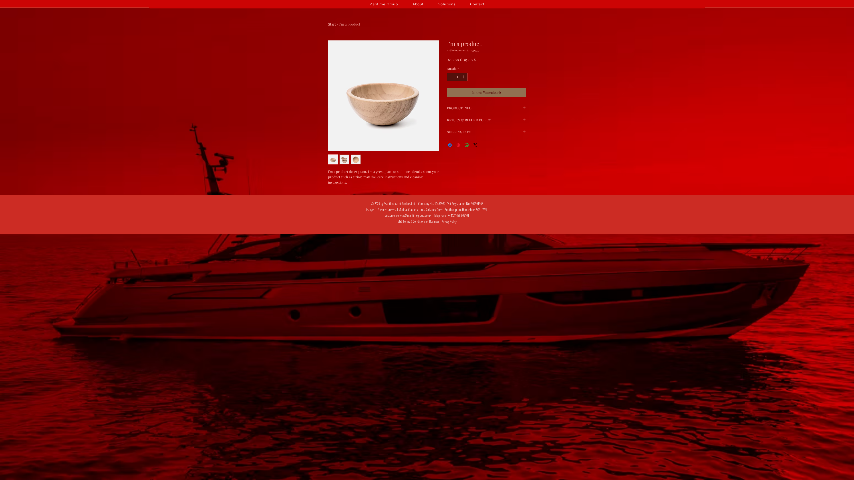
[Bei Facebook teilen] (450, 145)
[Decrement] (450, 77)
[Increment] (464, 77)
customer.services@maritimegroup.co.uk (408, 215)
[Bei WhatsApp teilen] (466, 145)
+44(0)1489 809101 (458, 215)
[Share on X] (475, 145)
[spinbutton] (457, 77)
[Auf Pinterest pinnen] (458, 145)
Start (332, 24)
